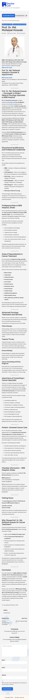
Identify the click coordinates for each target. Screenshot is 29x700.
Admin (5, 610)
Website (4, 675)
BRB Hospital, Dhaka (7, 67)
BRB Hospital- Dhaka (7, 24)
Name (3, 660)
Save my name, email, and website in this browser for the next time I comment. (14, 683)
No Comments (22, 33)
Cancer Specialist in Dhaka (20, 24)
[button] (6, 613)
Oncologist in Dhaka (12, 102)
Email (3, 667)
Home (3, 20)
